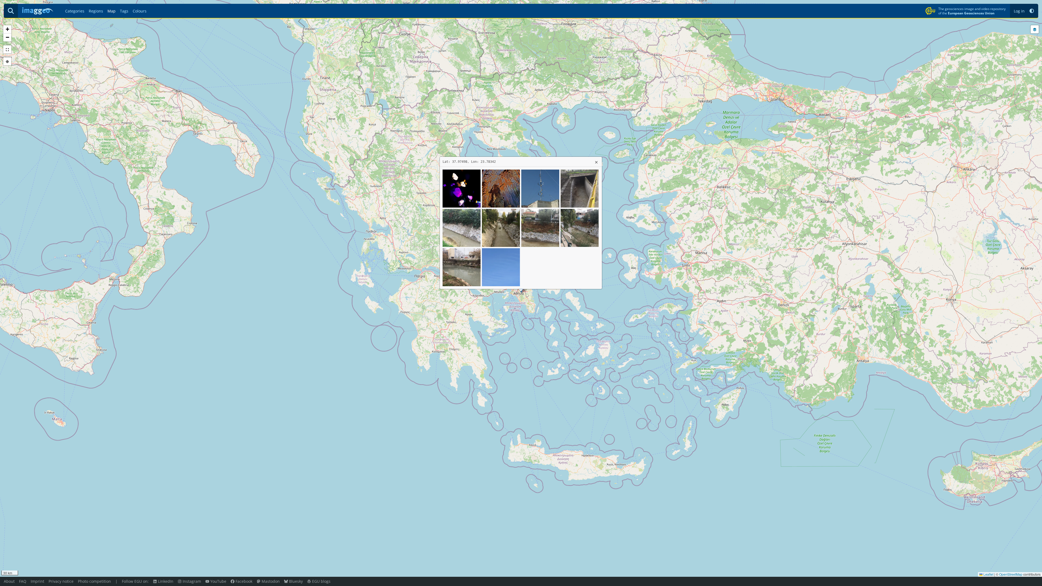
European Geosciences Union (971, 13)
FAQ (22, 581)
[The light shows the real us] (462, 187)
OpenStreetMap (1010, 574)
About (9, 581)
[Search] (11, 11)
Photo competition (94, 581)
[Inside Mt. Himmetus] (501, 187)
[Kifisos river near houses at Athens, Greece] (462, 266)
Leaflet (988, 574)
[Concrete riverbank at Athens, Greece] (462, 227)
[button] (1031, 11)
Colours (140, 11)
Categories (74, 11)
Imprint (37, 581)
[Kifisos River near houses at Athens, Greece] (540, 227)
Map (111, 11)
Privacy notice (61, 581)
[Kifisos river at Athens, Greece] (580, 187)
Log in (1019, 11)
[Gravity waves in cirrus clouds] (501, 266)
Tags (124, 11)
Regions (96, 11)
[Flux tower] (540, 187)
